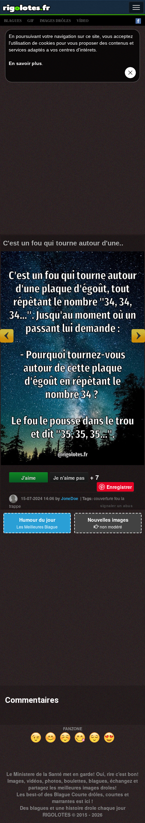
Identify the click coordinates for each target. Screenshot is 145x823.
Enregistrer (119, 486)
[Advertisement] (72, 160)
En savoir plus (25, 63)
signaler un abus (116, 505)
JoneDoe (69, 498)
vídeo (83, 21)
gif (30, 21)
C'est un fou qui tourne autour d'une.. (63, 243)
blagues (13, 21)
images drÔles (55, 21)
